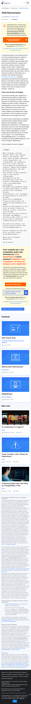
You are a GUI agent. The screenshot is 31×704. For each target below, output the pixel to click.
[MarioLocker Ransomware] (15, 357)
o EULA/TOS (12, 568)
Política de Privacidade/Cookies (8, 664)
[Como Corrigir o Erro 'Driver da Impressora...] (15, 444)
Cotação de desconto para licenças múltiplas (13, 292)
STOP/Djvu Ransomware (8, 77)
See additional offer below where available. (13, 48)
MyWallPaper (7, 394)
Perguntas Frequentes (11, 544)
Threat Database (5, 8)
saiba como (3, 571)
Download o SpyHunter (13, 284)
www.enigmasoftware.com (14, 604)
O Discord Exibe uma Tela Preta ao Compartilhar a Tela (15, 484)
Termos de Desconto (15, 649)
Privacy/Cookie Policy (15, 50)
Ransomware (14, 8)
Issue (3, 430)
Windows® (17, 46)
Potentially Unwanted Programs (10, 340)
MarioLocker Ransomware (12, 367)
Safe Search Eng (8, 338)
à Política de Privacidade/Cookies (22, 568)
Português (24, 2)
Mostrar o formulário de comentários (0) (13, 309)
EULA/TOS (17, 648)
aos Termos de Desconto (7, 570)
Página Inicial (4, 672)
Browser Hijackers (7, 397)
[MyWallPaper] (15, 384)
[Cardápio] (28, 2)
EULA (24, 48)
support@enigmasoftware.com (7, 619)
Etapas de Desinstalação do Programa (18, 672)
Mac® (22, 46)
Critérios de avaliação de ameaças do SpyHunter (12, 674)
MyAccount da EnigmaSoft (10, 621)
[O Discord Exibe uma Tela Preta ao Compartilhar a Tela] (15, 474)
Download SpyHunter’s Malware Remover (13, 39)
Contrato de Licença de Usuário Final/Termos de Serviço (16, 663)
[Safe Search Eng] (15, 328)
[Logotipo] (6, 3)
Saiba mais (21, 698)
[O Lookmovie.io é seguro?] (15, 417)
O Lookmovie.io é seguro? (13, 427)
